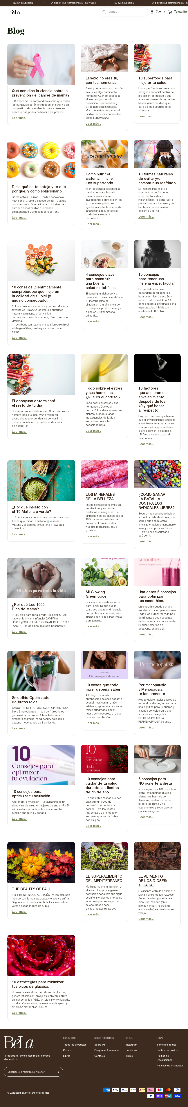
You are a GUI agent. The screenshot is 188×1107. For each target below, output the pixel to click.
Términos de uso (166, 1044)
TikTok (129, 1055)
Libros (66, 1055)
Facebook (131, 1050)
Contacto (99, 1055)
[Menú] (5, 12)
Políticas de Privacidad (170, 1065)
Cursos (67, 1050)
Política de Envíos (167, 1050)
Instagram (131, 1044)
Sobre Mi (99, 1044)
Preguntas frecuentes (106, 1050)
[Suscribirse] (58, 1072)
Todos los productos (74, 1044)
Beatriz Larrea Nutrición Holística (32, 1093)
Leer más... (19, 118)
